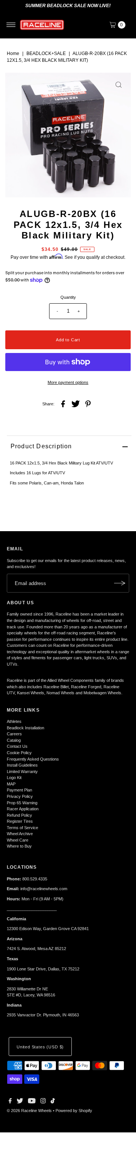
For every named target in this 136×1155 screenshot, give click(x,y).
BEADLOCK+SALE (46, 53)
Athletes (14, 721)
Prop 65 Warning (22, 803)
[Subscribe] (119, 583)
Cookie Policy (19, 752)
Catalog (14, 740)
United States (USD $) (40, 1047)
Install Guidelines (22, 765)
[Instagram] (43, 1102)
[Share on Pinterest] (88, 403)
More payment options (68, 382)
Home (13, 53)
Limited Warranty (22, 771)
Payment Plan (19, 790)
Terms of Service (22, 827)
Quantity (68, 297)
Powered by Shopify (74, 1110)
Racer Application (23, 809)
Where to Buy (19, 846)
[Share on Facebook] (63, 403)
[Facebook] (10, 1102)
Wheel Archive (20, 833)
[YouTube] (32, 1102)
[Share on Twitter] (75, 403)
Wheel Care (17, 840)
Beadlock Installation (25, 728)
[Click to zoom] (118, 84)
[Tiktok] (53, 1102)
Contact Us (17, 746)
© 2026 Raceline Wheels (29, 1110)
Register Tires (20, 821)
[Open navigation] (11, 24)
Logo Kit (14, 777)
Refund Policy (19, 815)
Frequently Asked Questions (33, 759)
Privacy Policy (20, 796)
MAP (11, 784)
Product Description (41, 446)
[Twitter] (20, 1102)
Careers (14, 734)
